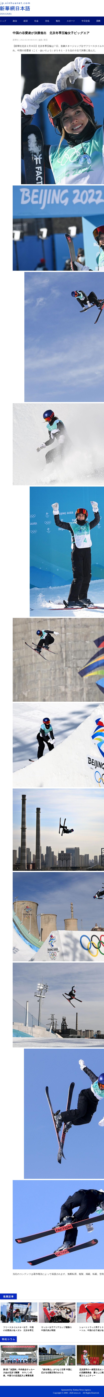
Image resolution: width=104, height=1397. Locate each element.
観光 (58, 21)
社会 (36, 21)
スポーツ (71, 21)
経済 (26, 21)
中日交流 (86, 21)
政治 (15, 21)
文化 (47, 21)
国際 (98, 21)
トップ (3, 21)
